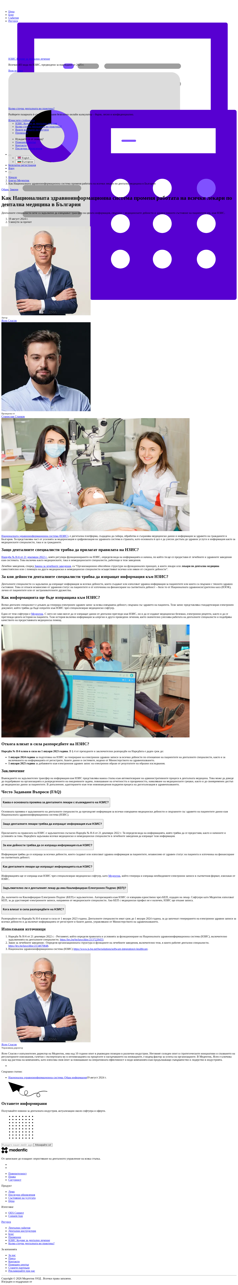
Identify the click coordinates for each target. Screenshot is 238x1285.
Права (12, 1176)
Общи (5, 189)
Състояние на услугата (22, 1197)
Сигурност (14, 1179)
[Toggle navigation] (9, 172)
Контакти (21, 145)
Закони (14, 189)
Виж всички (15, 70)
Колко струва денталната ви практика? (31, 108)
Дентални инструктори (22, 1230)
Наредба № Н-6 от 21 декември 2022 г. (24, 557)
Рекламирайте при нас (21, 1270)
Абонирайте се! (43, 1145)
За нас (12, 1255)
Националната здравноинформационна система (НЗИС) (34, 536)
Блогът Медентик (18, 180)
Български (27, 162)
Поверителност (17, 1173)
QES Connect (16, 1212)
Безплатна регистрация (22, 165)
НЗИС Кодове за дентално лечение (29, 58)
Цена (11, 11)
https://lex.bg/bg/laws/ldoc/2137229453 (81, 939)
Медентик (37, 613)
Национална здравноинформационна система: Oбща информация (47, 1077)
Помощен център (25, 142)
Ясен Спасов (9, 320)
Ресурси (13, 20)
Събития (13, 17)
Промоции (21, 132)
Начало (12, 177)
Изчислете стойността (21, 120)
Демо (11, 1191)
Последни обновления (28, 148)
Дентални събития (19, 1227)
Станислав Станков (13, 416)
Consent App (15, 1215)
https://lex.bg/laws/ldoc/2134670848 (28, 945)
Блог (11, 14)
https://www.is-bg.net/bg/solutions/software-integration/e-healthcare (111, 948)
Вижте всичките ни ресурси (32, 129)
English (25, 158)
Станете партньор (19, 1267)
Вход (11, 168)
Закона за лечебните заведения (52, 566)
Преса (12, 1258)
